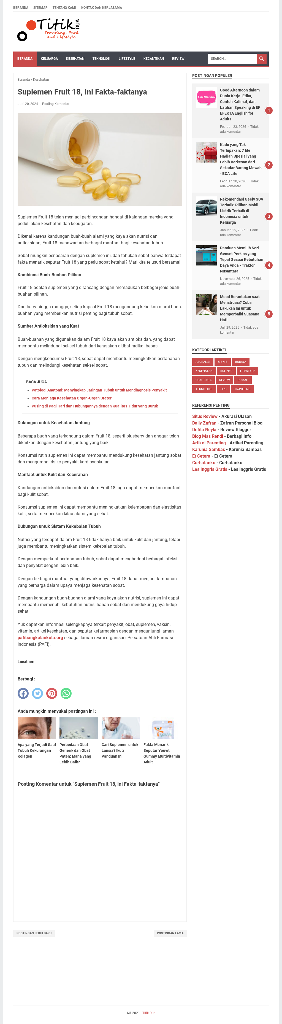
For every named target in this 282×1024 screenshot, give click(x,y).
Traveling (242, 389)
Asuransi (203, 362)
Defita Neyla (204, 429)
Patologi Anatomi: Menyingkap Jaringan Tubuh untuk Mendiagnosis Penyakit (99, 390)
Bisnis (222, 362)
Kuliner (226, 371)
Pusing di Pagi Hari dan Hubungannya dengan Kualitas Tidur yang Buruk (95, 406)
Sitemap (40, 8)
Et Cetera (201, 456)
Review (178, 59)
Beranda (20, 8)
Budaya (240, 362)
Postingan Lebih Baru (34, 933)
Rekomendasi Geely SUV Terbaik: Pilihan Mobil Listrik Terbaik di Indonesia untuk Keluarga (241, 211)
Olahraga (204, 380)
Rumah (243, 380)
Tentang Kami (64, 8)
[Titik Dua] (47, 31)
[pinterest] (51, 693)
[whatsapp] (66, 693)
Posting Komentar (55, 104)
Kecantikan (153, 59)
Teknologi (101, 59)
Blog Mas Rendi (207, 436)
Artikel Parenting (209, 442)
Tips (223, 389)
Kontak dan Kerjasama (101, 8)
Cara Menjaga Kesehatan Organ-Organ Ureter (72, 398)
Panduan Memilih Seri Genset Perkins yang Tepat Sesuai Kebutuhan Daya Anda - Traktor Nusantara (241, 259)
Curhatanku (203, 462)
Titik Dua (149, 1013)
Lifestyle (127, 59)
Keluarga (49, 59)
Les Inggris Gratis (209, 469)
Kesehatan (75, 59)
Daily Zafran (204, 423)
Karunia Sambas (208, 449)
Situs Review (205, 416)
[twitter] (37, 693)
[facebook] (23, 693)
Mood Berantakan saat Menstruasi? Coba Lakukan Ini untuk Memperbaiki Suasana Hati (240, 308)
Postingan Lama (170, 933)
